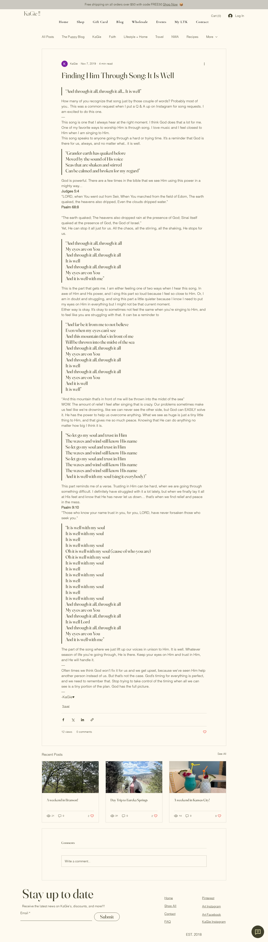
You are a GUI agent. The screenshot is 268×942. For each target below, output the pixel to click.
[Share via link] (92, 720)
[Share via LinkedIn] (82, 720)
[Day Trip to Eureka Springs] (134, 777)
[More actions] (204, 63)
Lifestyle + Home (136, 37)
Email (24, 913)
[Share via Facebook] (63, 720)
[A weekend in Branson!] (70, 777)
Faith (112, 37)
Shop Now (170, 4)
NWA (175, 37)
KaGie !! (32, 13)
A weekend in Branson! (62, 800)
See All (222, 754)
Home (168, 898)
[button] (216, 16)
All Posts (48, 37)
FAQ (167, 922)
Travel (159, 37)
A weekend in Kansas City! (192, 800)
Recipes (192, 37)
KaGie (96, 37)
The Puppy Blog (73, 37)
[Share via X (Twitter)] (73, 720)
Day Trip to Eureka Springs (129, 800)
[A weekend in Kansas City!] (197, 777)
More (209, 37)
